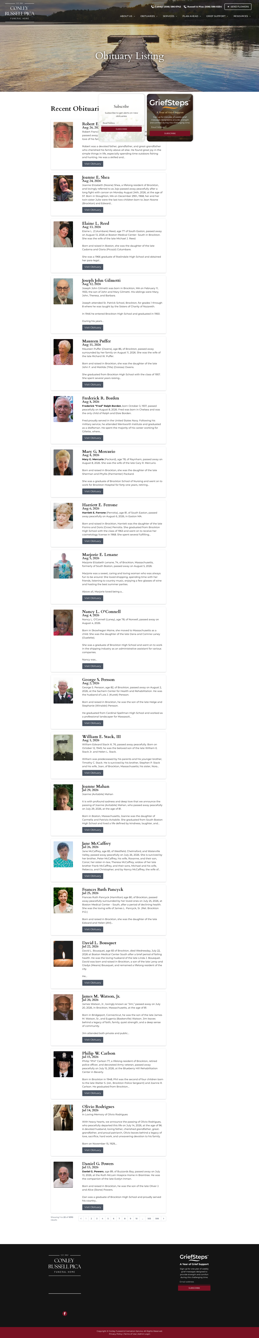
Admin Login (144, 1334)
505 (149, 1218)
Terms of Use (130, 1334)
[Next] (163, 1218)
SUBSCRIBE (121, 129)
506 (157, 1218)
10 (136, 1218)
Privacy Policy (115, 1334)
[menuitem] (127, 16)
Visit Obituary (92, 163)
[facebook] (64, 1314)
